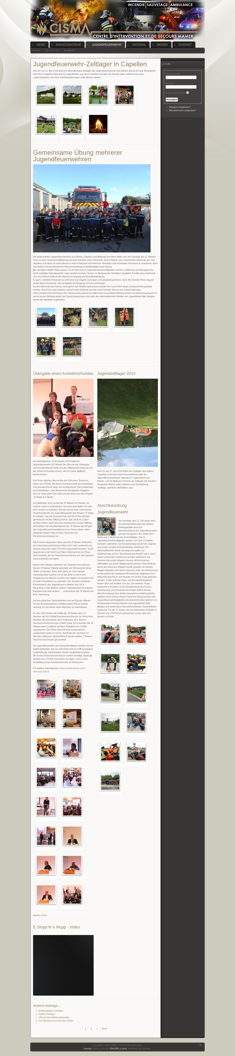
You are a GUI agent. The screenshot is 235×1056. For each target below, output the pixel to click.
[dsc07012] (136, 663)
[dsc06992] (136, 633)
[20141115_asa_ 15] (72, 747)
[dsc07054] (110, 721)
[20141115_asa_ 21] (72, 835)
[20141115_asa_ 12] (72, 718)
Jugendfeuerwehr (52, 50)
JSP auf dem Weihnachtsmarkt (54, 1017)
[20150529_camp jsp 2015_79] (72, 124)
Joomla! (87, 1048)
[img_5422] (46, 346)
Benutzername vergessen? (182, 110)
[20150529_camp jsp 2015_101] (98, 124)
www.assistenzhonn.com (72, 668)
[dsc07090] (136, 751)
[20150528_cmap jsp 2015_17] (98, 94)
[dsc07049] (136, 692)
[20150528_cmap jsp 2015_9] (72, 94)
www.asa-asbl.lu (41, 671)
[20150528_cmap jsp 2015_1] (46, 94)
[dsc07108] (110, 780)
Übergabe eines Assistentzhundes (63, 373)
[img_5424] (72, 346)
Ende (104, 1028)
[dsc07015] (110, 692)
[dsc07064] (136, 721)
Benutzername (173, 74)
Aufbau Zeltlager (47, 1014)
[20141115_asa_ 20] (46, 835)
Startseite (36, 50)
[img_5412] (72, 317)
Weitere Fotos (40, 915)
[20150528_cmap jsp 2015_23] (124, 94)
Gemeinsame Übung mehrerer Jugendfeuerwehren (77, 156)
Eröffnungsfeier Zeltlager (51, 1011)
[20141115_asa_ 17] (72, 777)
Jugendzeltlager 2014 (116, 373)
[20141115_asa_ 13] (46, 747)
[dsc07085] (110, 751)
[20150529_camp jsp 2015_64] (46, 124)
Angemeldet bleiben (176, 93)
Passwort (170, 83)
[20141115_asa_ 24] (72, 865)
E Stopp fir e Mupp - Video (56, 927)
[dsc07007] (110, 663)
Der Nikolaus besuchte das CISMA (56, 1020)
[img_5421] (124, 317)
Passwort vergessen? (180, 107)
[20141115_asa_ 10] (46, 718)
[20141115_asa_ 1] (46, 688)
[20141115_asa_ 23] (46, 865)
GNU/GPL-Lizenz (118, 1048)
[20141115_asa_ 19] (72, 806)
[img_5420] (98, 317)
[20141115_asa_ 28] (72, 894)
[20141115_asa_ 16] (46, 777)
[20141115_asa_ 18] (46, 806)
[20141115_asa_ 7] (72, 688)
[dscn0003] (46, 317)
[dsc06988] (110, 633)
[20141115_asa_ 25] (46, 894)
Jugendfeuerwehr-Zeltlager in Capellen (90, 64)
